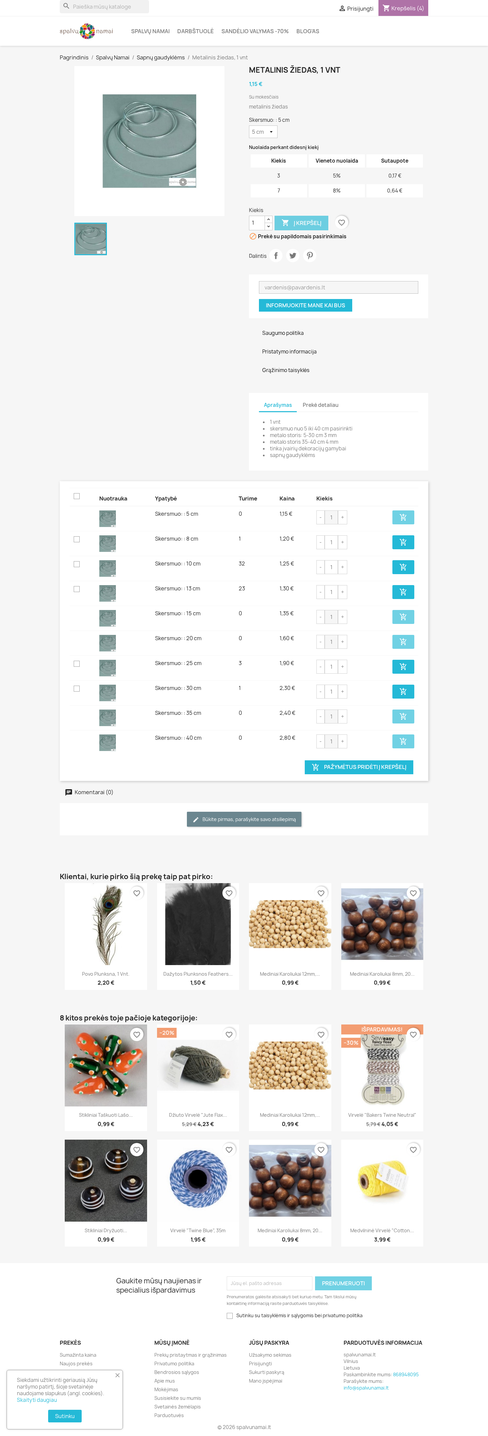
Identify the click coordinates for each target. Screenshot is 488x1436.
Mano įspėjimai (265, 1381)
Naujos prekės (76, 1363)
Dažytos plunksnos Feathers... (198, 974)
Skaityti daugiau (37, 1400)
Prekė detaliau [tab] (321, 405)
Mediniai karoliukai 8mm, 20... (382, 974)
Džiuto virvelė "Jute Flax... (198, 1115)
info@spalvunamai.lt (366, 1388)
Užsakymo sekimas (270, 1355)
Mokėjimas (166, 1389)
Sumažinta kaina (78, 1355)
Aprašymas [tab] (278, 405)
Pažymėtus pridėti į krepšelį (359, 767)
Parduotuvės (169, 1415)
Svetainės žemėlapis (177, 1406)
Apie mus (164, 1381)
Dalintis (276, 255)
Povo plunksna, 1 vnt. (105, 974)
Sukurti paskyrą (266, 1372)
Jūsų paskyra (269, 1342)
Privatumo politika (174, 1363)
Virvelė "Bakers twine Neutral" (382, 1115)
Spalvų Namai (150, 31)
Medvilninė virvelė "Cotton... (382, 1230)
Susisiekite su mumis (177, 1398)
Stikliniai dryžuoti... (106, 1230)
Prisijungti (260, 1363)
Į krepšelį (301, 223)
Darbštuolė (195, 31)
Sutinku (65, 1416)
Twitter (292, 255)
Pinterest (309, 255)
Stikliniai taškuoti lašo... (106, 1115)
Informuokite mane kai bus (305, 305)
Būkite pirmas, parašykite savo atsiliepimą (249, 819)
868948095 (406, 1374)
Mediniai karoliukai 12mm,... (290, 974)
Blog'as (307, 31)
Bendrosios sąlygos (176, 1372)
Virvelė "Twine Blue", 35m (197, 1230)
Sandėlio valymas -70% (255, 31)
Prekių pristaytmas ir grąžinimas (190, 1355)
